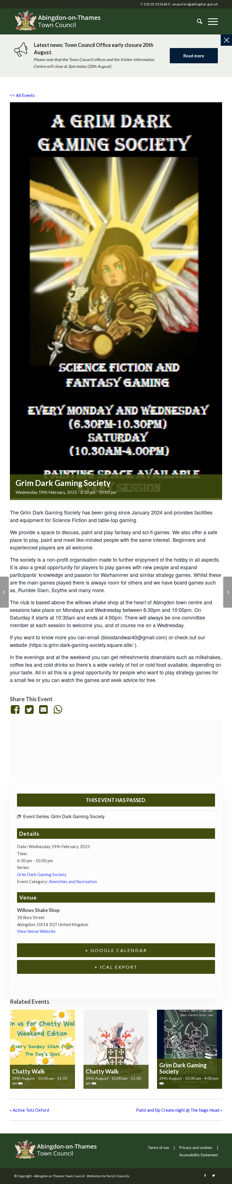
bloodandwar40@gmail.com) (134, 637)
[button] (210, 21)
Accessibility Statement (198, 1155)
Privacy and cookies (195, 1147)
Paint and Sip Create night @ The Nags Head (179, 1110)
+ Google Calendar (116, 950)
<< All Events (22, 95)
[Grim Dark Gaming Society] (227, 592)
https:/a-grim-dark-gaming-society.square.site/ (81, 644)
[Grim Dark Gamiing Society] (4, 592)
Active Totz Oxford (29, 1110)
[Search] (196, 21)
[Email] (43, 709)
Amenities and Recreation (73, 881)
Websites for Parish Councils (108, 1176)
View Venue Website (36, 931)
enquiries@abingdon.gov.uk (195, 4)
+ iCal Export (116, 967)
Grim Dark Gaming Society (41, 874)
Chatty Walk (28, 1071)
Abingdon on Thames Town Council (59, 1176)
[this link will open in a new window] (16, 709)
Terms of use (158, 1147)
